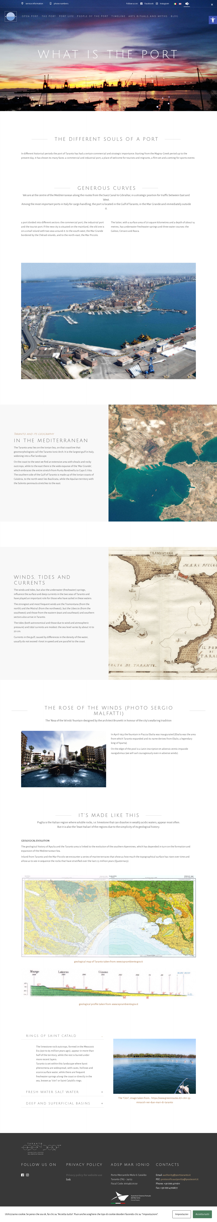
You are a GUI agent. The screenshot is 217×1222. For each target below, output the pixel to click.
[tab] (62, 1036)
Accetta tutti (202, 1214)
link (68, 1179)
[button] (213, 20)
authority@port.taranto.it (177, 1175)
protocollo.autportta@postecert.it (179, 1179)
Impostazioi (181, 1214)
